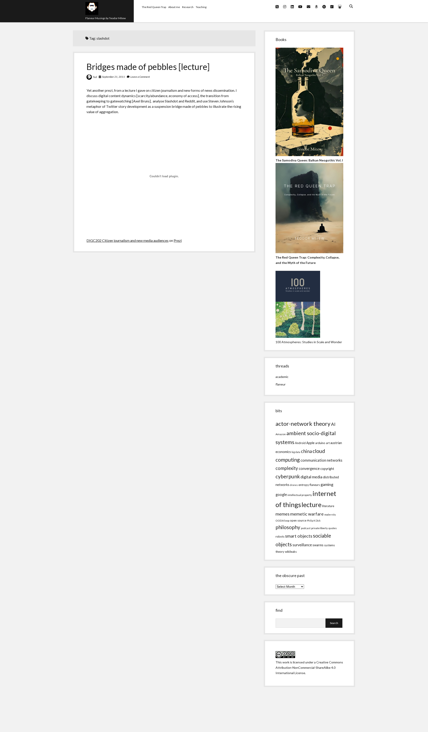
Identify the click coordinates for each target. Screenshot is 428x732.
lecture (311, 504)
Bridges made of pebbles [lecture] (148, 66)
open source (298, 520)
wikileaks (291, 551)
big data (296, 452)
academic (282, 377)
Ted (95, 77)
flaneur (281, 384)
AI (333, 424)
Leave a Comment (140, 76)
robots (280, 536)
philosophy (288, 527)
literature (328, 506)
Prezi (178, 240)
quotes (332, 528)
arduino (320, 443)
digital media (311, 476)
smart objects (298, 535)
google (281, 494)
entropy (303, 485)
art (328, 443)
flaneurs (315, 485)
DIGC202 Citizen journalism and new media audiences (127, 240)
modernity (330, 514)
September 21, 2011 (113, 76)
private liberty (319, 528)
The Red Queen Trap (154, 7)
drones (294, 484)
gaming (327, 484)
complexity (287, 468)
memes (283, 513)
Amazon (281, 434)
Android (300, 443)
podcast (306, 528)
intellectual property (300, 495)
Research (187, 7)
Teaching (201, 7)
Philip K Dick (314, 520)
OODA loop (282, 520)
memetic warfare (307, 513)
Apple (310, 443)
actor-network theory (303, 423)
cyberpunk (288, 476)
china (306, 451)
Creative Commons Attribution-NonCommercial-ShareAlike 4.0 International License (309, 667)
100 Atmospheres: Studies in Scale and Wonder (309, 342)
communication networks (321, 460)
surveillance (302, 545)
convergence (309, 468)
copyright (327, 469)
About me (174, 7)
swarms (318, 545)
